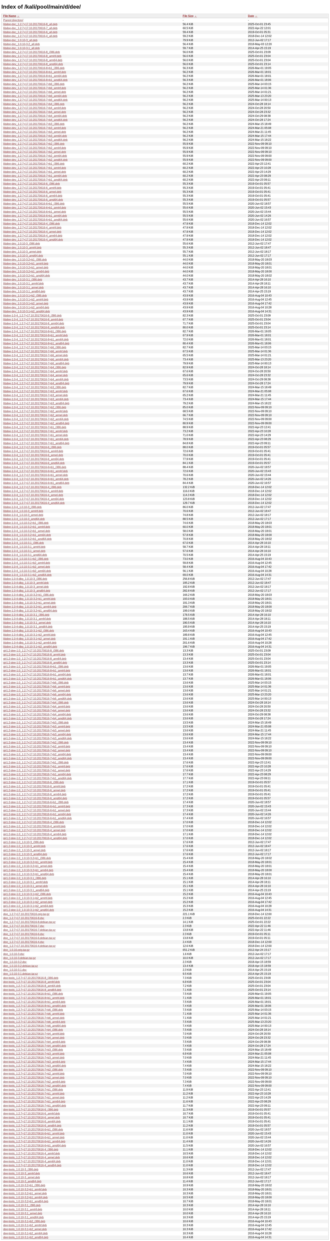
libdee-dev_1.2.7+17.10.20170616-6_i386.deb (31, 183)
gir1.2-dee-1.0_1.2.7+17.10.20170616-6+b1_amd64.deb (37, 818)
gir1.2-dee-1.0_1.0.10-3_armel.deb (24, 850)
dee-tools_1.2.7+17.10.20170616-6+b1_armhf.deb (33, 1133)
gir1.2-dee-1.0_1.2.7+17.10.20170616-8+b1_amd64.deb (37, 678)
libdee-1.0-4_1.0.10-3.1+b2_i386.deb (25, 558)
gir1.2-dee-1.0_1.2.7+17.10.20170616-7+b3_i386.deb (36, 722)
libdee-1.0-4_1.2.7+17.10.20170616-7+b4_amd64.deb (36, 383)
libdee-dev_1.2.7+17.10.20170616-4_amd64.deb (33, 239)
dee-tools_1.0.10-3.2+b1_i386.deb (24, 1185)
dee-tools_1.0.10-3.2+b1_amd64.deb (25, 1201)
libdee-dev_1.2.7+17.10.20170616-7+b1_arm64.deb (35, 175)
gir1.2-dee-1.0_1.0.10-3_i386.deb (23, 842)
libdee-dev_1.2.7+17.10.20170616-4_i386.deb (31, 223)
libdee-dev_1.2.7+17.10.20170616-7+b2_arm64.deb (35, 155)
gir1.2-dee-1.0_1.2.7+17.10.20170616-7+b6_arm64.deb (37, 694)
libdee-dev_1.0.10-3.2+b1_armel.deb (25, 267)
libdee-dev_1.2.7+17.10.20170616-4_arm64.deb (32, 235)
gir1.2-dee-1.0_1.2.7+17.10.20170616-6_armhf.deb (34, 786)
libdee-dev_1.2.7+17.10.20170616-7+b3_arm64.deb (35, 135)
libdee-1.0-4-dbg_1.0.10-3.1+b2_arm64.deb (29, 642)
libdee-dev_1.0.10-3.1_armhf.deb (23, 283)
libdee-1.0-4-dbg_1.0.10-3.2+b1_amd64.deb (30, 610)
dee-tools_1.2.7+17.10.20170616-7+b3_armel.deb (33, 1057)
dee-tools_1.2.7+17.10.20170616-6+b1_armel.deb (33, 1137)
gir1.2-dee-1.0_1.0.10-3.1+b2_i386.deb (27, 894)
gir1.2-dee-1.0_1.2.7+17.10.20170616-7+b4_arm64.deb (37, 714)
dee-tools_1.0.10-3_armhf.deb (21, 1173)
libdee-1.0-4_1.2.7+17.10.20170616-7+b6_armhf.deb (35, 351)
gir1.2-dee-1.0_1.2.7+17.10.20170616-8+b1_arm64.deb (37, 674)
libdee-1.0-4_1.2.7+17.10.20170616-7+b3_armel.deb (35, 395)
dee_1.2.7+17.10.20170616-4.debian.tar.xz (29, 945)
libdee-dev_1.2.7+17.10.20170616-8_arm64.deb (32, 60)
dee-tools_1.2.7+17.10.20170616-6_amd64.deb (32, 1125)
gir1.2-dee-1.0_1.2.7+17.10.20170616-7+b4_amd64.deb (37, 718)
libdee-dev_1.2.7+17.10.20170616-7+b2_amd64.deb (35, 159)
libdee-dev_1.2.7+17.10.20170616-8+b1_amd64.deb (35, 79)
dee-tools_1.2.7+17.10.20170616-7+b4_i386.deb (33, 1029)
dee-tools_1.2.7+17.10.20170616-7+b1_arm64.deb (34, 1101)
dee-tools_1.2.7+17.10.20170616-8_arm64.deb (32, 985)
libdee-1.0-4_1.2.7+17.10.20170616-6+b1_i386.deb (34, 467)
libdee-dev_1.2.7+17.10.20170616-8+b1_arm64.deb (35, 76)
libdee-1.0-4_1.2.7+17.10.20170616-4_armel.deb (33, 495)
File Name (9, 15)
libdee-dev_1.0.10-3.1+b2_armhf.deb (25, 299)
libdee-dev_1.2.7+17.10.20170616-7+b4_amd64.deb (35, 119)
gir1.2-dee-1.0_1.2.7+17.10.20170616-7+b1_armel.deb (36, 770)
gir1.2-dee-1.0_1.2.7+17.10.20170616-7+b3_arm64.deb (37, 734)
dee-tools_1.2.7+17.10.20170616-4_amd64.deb (32, 1165)
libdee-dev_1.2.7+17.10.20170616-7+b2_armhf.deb (34, 147)
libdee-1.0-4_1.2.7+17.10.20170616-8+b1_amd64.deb (36, 343)
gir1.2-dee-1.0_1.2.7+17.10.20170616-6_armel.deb (34, 790)
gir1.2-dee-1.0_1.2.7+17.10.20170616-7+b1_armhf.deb (36, 766)
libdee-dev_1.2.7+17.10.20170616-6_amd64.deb (33, 199)
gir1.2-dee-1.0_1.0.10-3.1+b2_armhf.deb (27, 898)
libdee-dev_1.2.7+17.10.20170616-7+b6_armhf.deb (34, 88)
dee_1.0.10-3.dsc (13, 954)
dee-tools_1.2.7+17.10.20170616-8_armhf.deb (31, 981)
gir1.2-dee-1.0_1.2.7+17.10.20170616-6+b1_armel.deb (36, 810)
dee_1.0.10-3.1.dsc (15, 969)
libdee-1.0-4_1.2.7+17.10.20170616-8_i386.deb (32, 315)
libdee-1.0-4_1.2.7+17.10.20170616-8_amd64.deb (34, 327)
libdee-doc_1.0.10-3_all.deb (20, 40)
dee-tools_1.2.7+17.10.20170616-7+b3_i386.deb (33, 1049)
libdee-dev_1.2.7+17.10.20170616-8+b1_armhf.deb (34, 72)
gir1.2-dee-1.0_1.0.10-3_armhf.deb (24, 846)
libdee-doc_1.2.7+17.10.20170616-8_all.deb (30, 24)
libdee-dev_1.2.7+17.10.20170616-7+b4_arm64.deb (35, 115)
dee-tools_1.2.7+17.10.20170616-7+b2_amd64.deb (34, 1085)
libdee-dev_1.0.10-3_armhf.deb (22, 247)
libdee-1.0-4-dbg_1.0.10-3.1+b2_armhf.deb (29, 634)
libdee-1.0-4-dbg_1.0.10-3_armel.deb (26, 586)
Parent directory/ (13, 20)
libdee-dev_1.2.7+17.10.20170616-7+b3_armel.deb (34, 131)
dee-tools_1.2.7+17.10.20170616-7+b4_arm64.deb (34, 1041)
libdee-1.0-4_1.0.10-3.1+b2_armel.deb (26, 566)
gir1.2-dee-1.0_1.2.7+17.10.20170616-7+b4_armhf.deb (36, 706)
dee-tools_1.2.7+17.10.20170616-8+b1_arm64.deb (34, 1001)
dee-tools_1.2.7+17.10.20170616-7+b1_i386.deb (33, 1089)
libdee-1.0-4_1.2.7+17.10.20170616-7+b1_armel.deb (35, 435)
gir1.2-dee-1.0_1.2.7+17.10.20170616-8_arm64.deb (34, 658)
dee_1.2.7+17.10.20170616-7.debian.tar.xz (29, 929)
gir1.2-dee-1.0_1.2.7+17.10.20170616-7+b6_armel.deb (36, 690)
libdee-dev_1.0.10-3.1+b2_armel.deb (25, 303)
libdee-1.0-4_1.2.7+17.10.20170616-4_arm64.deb (33, 499)
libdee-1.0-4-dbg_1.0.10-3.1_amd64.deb (27, 626)
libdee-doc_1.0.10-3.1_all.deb (21, 48)
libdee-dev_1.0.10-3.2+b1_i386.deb (25, 259)
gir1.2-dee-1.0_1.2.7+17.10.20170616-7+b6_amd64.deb (37, 698)
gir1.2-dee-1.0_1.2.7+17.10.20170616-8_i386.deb (33, 650)
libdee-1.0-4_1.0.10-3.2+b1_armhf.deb (26, 526)
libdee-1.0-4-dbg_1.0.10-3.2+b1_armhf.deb (29, 598)
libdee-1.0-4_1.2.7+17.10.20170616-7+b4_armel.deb (35, 375)
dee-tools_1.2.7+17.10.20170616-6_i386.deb (30, 1109)
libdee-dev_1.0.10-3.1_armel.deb (23, 287)
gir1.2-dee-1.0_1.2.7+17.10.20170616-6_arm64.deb (34, 794)
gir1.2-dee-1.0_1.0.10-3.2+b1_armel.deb (27, 866)
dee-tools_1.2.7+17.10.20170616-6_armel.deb (31, 1117)
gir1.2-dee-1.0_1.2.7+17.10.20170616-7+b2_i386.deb (36, 742)
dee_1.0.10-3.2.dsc (15, 961)
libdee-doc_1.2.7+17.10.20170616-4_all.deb (30, 36)
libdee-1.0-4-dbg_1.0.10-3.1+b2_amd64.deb (30, 646)
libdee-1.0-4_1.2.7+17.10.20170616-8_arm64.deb (33, 323)
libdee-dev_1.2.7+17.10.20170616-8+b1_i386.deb (33, 68)
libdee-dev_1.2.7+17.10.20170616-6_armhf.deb (32, 187)
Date (251, 15)
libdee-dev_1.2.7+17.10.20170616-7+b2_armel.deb (34, 151)
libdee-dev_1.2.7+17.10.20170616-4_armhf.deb (32, 227)
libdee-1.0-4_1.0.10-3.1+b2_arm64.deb (27, 570)
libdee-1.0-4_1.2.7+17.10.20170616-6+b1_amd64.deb (36, 483)
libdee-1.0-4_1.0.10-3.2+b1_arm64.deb (27, 535)
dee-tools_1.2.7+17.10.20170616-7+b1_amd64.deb (34, 1105)
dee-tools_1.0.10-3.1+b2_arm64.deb (25, 1233)
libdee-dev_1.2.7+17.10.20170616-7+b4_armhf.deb (34, 108)
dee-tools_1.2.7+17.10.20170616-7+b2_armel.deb (33, 1077)
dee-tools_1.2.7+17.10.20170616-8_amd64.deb (32, 989)
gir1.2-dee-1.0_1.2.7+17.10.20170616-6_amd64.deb (35, 798)
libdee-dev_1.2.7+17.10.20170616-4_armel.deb (32, 231)
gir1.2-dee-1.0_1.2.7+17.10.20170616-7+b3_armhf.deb (36, 726)
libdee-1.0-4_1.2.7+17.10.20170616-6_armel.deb (33, 455)
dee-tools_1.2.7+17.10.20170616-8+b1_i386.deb (33, 993)
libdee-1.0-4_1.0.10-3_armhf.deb (23, 511)
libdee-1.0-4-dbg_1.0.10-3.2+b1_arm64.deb (29, 606)
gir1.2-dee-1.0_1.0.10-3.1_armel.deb (25, 886)
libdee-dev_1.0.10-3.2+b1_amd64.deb (26, 275)
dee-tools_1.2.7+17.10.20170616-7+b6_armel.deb (33, 1017)
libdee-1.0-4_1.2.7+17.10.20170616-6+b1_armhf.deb (35, 471)
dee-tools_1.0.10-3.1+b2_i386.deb (24, 1221)
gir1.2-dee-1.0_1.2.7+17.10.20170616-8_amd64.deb (35, 662)
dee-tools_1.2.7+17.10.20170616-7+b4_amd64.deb (34, 1045)
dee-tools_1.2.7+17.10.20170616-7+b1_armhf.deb (33, 1093)
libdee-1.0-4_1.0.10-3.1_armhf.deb (24, 546)
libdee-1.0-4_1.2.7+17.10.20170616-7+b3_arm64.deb (36, 399)
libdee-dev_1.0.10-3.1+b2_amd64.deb (26, 311)
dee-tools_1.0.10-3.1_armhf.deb (22, 1209)
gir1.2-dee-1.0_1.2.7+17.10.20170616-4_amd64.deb (35, 838)
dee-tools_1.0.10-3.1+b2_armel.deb (25, 1229)
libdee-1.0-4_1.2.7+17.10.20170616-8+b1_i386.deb (34, 331)
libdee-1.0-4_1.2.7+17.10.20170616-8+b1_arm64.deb (36, 339)
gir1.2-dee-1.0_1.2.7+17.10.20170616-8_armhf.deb (34, 654)
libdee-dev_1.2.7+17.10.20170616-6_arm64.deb (32, 195)
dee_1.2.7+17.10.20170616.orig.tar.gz (26, 914)
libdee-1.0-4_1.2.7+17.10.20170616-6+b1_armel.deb (35, 475)
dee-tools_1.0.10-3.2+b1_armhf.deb (25, 1189)
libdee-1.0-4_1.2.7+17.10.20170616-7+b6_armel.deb (35, 355)
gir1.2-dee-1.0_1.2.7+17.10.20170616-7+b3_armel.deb (36, 730)
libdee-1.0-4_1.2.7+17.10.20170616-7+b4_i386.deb (34, 367)
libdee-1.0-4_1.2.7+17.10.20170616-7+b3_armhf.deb (35, 391)
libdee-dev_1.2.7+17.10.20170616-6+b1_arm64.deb (35, 215)
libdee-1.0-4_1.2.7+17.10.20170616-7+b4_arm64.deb (36, 379)
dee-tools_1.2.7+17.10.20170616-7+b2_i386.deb (33, 1069)
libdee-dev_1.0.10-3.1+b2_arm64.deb (26, 307)
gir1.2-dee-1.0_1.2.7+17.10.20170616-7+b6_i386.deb (36, 682)
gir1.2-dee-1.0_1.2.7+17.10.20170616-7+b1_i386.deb (36, 762)
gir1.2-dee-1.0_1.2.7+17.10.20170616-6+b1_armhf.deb (36, 806)
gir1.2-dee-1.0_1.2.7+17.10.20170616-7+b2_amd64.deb (37, 758)
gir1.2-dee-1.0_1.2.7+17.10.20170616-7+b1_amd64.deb (37, 778)
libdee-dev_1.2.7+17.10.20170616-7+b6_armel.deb (34, 92)
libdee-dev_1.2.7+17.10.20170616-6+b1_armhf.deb (34, 207)
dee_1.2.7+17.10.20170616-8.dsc (23, 918)
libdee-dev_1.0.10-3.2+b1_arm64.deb (26, 271)
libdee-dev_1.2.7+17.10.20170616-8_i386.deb (31, 52)
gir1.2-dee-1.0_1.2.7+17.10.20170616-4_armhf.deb (34, 826)
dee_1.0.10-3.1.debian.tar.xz (20, 973)
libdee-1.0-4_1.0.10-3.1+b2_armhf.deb (26, 562)
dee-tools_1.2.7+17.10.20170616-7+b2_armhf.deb (33, 1073)
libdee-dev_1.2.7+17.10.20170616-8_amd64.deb (33, 64)
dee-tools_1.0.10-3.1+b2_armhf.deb (25, 1225)
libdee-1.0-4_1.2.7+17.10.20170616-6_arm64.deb (33, 459)
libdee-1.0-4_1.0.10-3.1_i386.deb (23, 542)
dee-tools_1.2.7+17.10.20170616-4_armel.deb (31, 1157)
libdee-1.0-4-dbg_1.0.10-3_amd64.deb (26, 590)
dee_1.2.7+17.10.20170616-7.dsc (23, 926)
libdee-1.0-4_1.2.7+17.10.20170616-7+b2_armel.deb (35, 415)
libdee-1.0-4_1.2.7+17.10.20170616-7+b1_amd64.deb (36, 443)
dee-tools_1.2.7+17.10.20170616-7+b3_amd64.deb (34, 1065)
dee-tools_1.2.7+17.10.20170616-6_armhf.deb (31, 1113)
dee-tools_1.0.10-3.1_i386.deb (22, 1205)
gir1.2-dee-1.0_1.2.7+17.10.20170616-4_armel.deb (34, 830)
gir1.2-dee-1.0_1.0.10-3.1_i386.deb (24, 878)
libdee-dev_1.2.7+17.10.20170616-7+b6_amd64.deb (35, 99)
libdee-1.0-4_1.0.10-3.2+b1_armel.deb (26, 531)
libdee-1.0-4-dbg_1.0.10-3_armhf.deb (26, 582)
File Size (188, 15)
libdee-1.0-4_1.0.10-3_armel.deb (23, 515)
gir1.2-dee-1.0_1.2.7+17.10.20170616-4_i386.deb (33, 822)
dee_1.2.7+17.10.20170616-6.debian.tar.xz (29, 938)
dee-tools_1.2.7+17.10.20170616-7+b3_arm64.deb (34, 1061)
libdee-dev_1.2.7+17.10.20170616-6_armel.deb (32, 191)
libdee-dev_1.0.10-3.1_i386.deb (22, 279)
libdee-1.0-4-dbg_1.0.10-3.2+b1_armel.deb (29, 602)
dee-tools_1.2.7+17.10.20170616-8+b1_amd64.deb (34, 1005)
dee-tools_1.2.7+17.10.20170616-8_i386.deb (30, 977)
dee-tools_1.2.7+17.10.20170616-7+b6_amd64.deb (34, 1025)
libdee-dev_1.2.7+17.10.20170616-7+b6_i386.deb (33, 84)
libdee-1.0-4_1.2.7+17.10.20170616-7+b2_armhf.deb (35, 411)
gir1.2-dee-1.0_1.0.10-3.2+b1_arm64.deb (28, 870)
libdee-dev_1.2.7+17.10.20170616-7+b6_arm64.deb (35, 95)
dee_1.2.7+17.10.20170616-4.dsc (23, 942)
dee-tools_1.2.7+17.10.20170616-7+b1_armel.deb (33, 1097)
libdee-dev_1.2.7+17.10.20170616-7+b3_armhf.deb (34, 127)
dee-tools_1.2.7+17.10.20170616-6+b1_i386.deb (33, 1129)
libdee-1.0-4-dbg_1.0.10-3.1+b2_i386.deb (28, 630)
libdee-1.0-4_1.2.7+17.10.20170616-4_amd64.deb (34, 502)
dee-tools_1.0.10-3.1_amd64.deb (23, 1217)
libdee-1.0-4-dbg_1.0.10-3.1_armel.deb (27, 622)
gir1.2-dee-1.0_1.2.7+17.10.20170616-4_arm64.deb (34, 834)
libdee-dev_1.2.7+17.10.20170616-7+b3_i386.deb (33, 124)
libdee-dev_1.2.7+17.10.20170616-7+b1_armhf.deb (34, 167)
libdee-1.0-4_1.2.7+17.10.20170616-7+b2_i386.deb (34, 407)
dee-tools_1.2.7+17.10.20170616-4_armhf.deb (31, 1153)
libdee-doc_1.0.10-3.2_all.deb (21, 44)
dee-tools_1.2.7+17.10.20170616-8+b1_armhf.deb (33, 997)
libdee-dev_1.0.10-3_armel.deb (22, 251)
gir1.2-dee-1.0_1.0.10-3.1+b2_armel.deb (27, 902)
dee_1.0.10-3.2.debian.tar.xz (20, 965)
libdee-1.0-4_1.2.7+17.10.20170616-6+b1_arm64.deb (36, 479)
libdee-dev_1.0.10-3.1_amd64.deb (24, 291)
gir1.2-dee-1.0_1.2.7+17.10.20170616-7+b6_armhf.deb (36, 686)
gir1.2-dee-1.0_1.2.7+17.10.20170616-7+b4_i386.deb (36, 702)
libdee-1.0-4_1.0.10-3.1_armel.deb (24, 551)
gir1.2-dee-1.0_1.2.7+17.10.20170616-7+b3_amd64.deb (37, 738)
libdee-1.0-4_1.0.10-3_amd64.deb (24, 518)
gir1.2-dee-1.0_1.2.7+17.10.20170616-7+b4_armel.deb (36, 710)
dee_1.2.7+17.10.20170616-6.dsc (23, 934)
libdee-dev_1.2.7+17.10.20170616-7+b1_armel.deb (34, 171)
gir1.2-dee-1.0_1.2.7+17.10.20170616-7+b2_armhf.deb (36, 746)
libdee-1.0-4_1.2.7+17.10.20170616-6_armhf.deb (33, 451)
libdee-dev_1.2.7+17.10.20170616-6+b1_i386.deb (33, 203)
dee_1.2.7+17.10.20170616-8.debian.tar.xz (29, 922)
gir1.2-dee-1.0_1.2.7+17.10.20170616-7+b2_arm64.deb (37, 754)
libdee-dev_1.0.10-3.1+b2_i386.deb (25, 295)
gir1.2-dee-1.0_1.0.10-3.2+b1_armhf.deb (27, 862)
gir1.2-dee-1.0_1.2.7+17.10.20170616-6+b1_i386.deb (36, 802)
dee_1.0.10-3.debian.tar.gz (19, 958)
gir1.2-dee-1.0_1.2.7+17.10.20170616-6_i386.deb (33, 782)
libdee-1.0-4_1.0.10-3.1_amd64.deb (25, 554)
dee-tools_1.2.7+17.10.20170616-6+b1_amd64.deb (34, 1145)
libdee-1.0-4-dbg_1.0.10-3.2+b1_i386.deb (28, 594)
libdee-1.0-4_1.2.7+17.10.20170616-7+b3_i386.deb (34, 387)
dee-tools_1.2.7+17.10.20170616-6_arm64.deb (32, 1121)
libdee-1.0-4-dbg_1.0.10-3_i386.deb (25, 578)
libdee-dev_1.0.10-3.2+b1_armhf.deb (25, 263)
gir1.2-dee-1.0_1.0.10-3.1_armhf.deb (25, 882)
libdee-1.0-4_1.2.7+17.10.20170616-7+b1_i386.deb (34, 427)
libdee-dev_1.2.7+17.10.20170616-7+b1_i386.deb (33, 163)
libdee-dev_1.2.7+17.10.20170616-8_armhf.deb (32, 56)
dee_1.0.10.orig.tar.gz (16, 949)
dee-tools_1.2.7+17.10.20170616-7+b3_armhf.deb (33, 1053)
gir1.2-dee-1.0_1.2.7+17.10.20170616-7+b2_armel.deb (36, 750)
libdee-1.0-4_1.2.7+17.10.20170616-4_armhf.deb (33, 491)
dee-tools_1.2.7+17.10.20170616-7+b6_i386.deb (33, 1009)
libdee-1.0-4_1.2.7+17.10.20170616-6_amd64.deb (34, 463)
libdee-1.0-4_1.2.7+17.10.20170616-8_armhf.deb (33, 319)
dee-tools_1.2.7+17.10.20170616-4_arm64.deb (32, 1161)
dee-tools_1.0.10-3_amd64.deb (22, 1181)
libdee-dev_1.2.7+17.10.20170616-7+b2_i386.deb (33, 143)
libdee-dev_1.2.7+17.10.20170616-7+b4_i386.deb (33, 104)
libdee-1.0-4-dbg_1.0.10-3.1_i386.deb (26, 614)
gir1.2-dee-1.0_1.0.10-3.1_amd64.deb (26, 890)
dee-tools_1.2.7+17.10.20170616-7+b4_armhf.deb (33, 1033)
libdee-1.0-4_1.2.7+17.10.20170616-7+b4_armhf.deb (35, 371)
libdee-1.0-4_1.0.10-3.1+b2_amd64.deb (27, 574)
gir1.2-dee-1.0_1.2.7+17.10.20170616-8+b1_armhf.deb (36, 670)
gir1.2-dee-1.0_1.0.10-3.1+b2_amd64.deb (28, 910)
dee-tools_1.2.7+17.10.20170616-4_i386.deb (30, 1149)
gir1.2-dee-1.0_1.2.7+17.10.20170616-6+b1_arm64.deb (37, 814)
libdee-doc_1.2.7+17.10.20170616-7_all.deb (30, 28)
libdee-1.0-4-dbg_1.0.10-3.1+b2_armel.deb (29, 638)
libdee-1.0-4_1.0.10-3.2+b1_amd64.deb (27, 538)
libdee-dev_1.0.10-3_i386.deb (21, 243)
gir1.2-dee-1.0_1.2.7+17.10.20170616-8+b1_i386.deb (36, 666)
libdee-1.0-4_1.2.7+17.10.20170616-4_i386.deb (32, 487)
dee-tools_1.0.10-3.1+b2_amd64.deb (25, 1237)
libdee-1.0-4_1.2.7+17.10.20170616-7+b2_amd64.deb (36, 423)
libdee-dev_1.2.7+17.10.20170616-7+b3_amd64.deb (35, 139)
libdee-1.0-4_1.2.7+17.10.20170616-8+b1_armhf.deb (35, 335)
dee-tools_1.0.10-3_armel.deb (21, 1177)
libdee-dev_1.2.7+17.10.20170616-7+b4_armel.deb (34, 111)
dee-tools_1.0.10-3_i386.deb (20, 1169)
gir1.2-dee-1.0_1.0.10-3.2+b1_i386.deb (27, 858)
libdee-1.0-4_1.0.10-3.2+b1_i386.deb (25, 522)
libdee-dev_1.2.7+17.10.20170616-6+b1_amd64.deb (35, 219)
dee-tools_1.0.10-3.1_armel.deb (22, 1213)
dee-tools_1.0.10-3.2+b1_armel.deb (25, 1193)
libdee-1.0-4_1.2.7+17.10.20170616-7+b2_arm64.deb (36, 419)
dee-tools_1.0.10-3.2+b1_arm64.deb (25, 1197)
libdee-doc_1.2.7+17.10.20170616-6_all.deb (30, 32)
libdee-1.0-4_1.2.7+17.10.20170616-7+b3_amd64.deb (36, 403)
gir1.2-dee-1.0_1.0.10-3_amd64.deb (25, 854)
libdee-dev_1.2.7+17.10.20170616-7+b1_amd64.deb (35, 179)
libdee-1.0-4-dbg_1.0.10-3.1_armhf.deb (27, 618)
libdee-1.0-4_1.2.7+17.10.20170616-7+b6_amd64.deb (36, 363)
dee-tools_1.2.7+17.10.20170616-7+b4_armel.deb (33, 1037)
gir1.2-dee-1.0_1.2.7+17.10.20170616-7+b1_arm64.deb (37, 774)
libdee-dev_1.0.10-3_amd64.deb (23, 255)
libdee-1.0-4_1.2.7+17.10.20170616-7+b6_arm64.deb (36, 359)
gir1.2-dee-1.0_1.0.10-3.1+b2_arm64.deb (28, 906)
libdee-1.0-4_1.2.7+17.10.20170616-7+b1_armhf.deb (35, 431)
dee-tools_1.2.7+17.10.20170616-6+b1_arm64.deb (34, 1141)
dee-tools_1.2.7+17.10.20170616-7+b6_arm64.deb (34, 1021)
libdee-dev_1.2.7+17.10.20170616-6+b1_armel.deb (34, 211)
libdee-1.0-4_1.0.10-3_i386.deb (22, 507)
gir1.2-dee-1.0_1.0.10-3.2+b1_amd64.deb (28, 874)
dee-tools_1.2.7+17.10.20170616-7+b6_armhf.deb (33, 1013)
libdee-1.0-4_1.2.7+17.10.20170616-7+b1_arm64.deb (36, 439)
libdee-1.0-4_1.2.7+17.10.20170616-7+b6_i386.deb (34, 347)
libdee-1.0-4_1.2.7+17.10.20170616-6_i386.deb (32, 447)
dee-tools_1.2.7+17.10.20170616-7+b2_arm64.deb (34, 1081)
